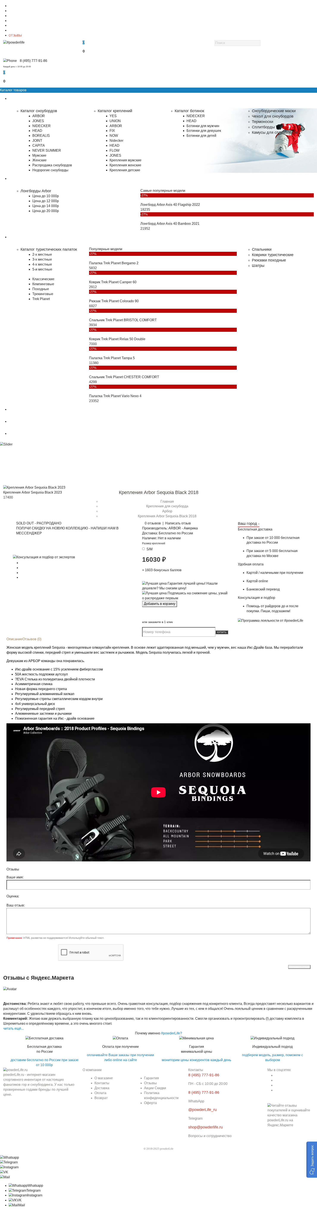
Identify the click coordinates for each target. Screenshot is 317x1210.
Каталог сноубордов (38, 111)
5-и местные (42, 269)
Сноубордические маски (274, 111)
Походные (40, 289)
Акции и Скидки (19, 30)
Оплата (14, 20)
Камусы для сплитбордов (275, 132)
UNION (115, 121)
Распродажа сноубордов (52, 165)
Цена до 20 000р (45, 211)
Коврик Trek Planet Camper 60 (113, 282)
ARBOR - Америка (183, 528)
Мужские (39, 155)
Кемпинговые (43, 284)
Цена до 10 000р (45, 196)
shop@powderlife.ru (205, 1127)
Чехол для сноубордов (272, 116)
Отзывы (150, 1083)
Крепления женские (125, 165)
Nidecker (116, 140)
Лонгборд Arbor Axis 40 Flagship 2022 (170, 204)
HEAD (37, 130)
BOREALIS (41, 135)
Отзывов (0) (31, 639)
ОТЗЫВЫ (15, 35)
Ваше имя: (15, 877)
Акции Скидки (155, 1088)
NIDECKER (41, 126)
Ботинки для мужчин (203, 126)
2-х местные (42, 254)
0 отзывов (153, 523)
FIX (112, 130)
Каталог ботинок (189, 111)
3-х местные (42, 259)
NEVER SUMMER (46, 150)
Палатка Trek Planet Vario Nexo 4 (115, 396)
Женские (39, 160)
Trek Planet (41, 299)
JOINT (37, 140)
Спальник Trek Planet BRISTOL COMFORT (123, 320)
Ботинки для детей (201, 135)
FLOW (114, 150)
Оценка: (12, 896)
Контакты (15, 11)
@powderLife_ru (202, 1110)
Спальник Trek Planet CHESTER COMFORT (124, 377)
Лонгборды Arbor (35, 191)
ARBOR (38, 116)
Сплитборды (263, 127)
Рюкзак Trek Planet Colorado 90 (114, 301)
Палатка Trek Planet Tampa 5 (112, 358)
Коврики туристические (272, 255)
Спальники (261, 249)
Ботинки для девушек (204, 130)
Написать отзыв (178, 523)
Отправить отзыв (299, 967)
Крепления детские (125, 170)
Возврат (101, 1098)
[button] (311, 1160)
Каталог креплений (115, 111)
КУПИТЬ (221, 632)
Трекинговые (42, 294)
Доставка (15, 15)
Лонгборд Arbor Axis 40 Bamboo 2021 (169, 223)
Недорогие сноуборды (50, 170)
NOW (114, 135)
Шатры (258, 265)
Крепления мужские (125, 160)
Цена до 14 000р (45, 206)
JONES (38, 121)
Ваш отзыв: (15, 905)
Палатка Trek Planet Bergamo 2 (113, 263)
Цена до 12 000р (45, 201)
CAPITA (38, 145)
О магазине (17, 6)
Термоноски (262, 122)
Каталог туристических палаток (48, 249)
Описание (14, 639)
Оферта (150, 1103)
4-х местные (42, 264)
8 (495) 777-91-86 (33, 61)
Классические (43, 279)
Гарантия (15, 25)
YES (113, 116)
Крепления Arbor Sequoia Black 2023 (32, 492)
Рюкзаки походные (269, 260)
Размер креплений (153, 543)
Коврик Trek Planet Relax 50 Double (117, 339)
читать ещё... (13, 1028)
